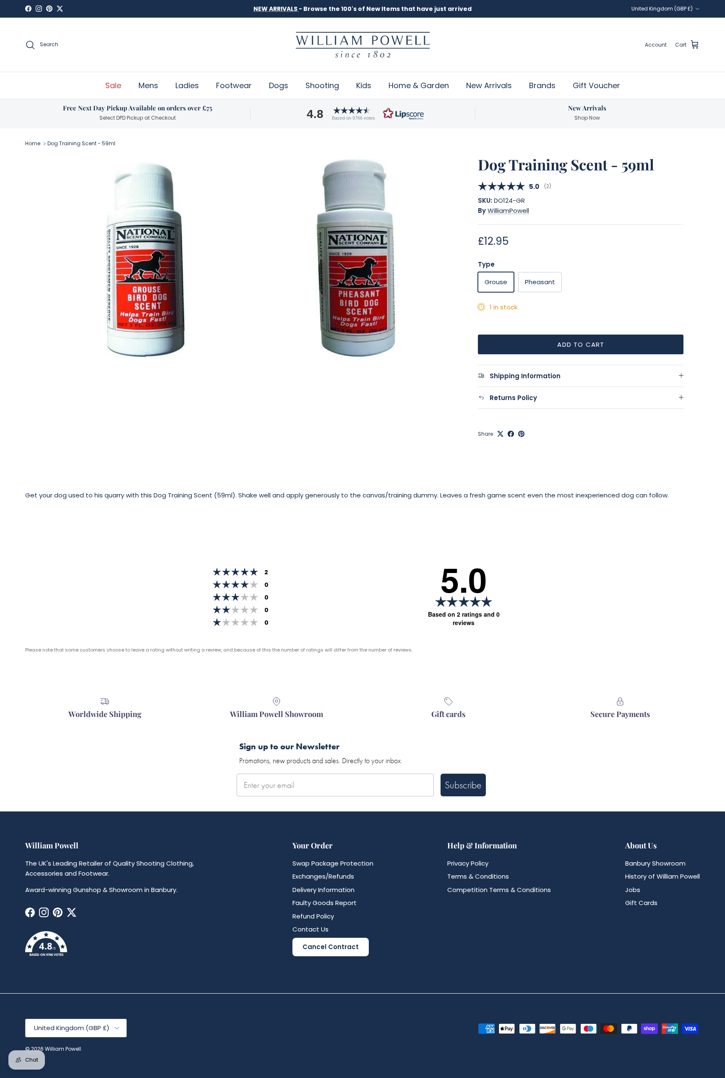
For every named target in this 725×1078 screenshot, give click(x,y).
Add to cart (580, 344)
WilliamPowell (508, 210)
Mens (148, 85)
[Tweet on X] (500, 434)
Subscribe (463, 784)
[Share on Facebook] (511, 434)
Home (32, 143)
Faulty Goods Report (324, 902)
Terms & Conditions (478, 876)
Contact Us (310, 929)
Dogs (278, 85)
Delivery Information (323, 889)
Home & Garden (419, 85)
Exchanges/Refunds (323, 876)
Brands (542, 85)
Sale (113, 85)
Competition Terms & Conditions (499, 889)
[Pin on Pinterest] (521, 434)
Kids (363, 85)
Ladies (187, 85)
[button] (362, 113)
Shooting (322, 85)
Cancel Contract (331, 946)
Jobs (632, 889)
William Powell (63, 1048)
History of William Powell (662, 876)
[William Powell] (362, 44)
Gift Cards (641, 902)
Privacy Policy (467, 863)
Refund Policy (313, 916)
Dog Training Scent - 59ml (81, 143)
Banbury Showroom (655, 863)
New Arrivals (489, 85)
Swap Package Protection (332, 863)
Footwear (234, 85)
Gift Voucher (596, 85)
